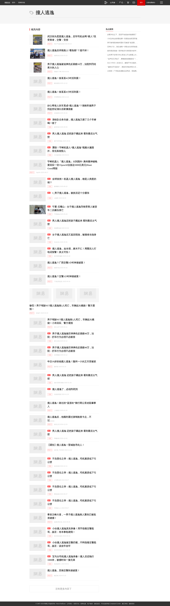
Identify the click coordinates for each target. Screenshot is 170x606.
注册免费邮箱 (150, 2)
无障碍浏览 (21, 2)
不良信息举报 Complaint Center (111, 603)
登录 (141, 2)
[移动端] (106, 2)
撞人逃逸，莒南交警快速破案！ (63, 570)
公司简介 (69, 603)
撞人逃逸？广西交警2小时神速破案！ (66, 262)
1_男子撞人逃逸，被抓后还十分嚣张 (70, 193)
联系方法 (76, 603)
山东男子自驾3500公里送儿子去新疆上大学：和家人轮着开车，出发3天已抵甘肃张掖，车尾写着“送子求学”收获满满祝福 (124, 55)
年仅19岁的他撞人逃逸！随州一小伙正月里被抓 (71, 361)
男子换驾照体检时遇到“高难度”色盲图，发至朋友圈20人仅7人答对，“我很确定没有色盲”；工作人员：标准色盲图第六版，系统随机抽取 (124, 43)
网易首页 (7, 2)
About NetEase (61, 603)
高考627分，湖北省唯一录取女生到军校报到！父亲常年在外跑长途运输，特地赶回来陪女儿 (124, 47)
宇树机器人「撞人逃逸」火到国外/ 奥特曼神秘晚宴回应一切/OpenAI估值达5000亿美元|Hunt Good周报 (72, 165)
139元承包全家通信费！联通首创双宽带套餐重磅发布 (124, 39)
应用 (13, 2)
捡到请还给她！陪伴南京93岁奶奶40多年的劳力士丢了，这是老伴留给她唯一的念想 (124, 51)
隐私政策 (97, 603)
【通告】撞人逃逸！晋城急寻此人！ (65, 445)
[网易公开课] (113, 2)
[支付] (128, 2)
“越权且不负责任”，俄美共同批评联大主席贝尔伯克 (124, 67)
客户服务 (90, 603)
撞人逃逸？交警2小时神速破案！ (64, 276)
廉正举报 (125, 603)
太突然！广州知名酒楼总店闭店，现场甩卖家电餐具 (124, 71)
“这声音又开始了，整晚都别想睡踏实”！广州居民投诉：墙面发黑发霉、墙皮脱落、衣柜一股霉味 (124, 59)
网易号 (50, 44)
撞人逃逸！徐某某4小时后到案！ (64, 78)
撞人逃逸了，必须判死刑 (65, 389)
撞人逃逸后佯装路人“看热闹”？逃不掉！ (68, 50)
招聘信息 (83, 603)
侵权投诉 (131, 603)
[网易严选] (121, 2)
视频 (49, 127)
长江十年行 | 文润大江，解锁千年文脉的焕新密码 (124, 63)
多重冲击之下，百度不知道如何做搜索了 (121, 34)
